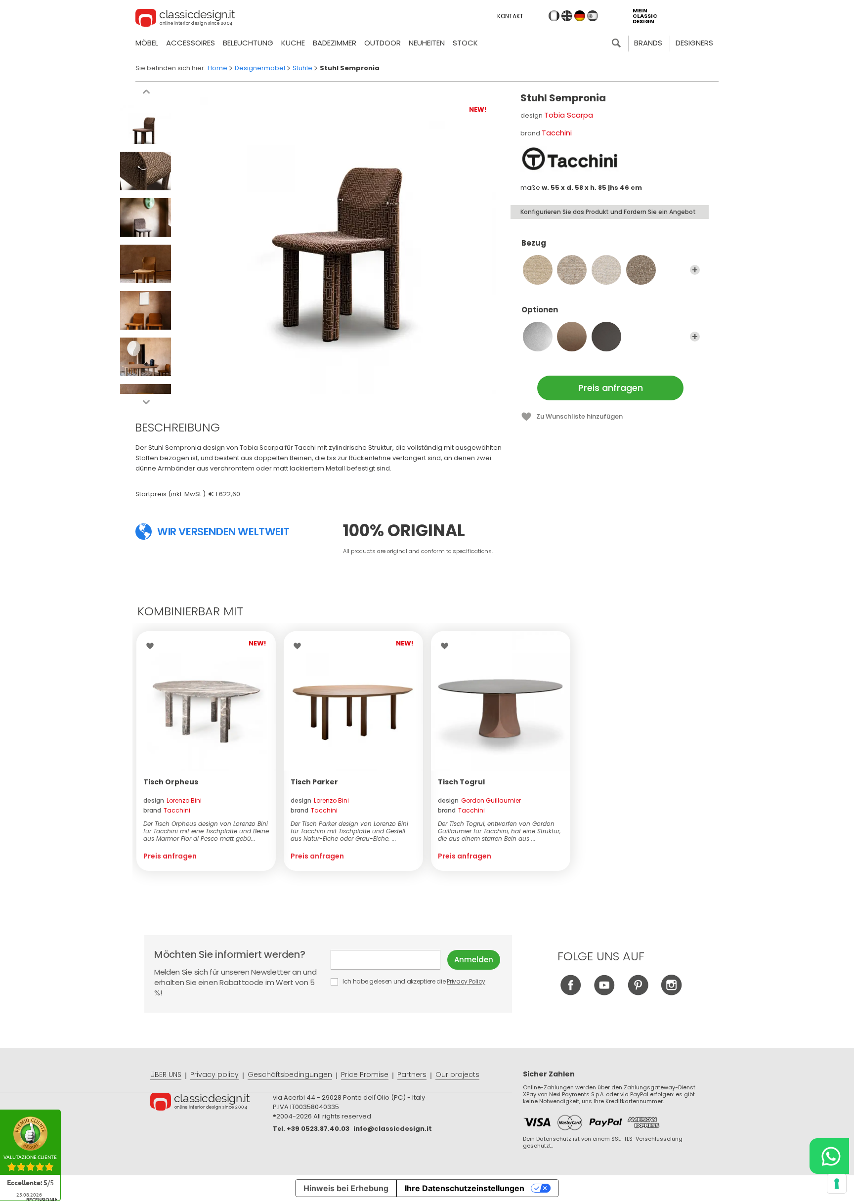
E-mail (389, 960)
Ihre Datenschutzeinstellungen (464, 1188)
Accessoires (190, 43)
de (579, 15)
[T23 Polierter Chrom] (537, 336)
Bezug (533, 243)
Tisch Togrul (461, 782)
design (172, 800)
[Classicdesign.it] (185, 19)
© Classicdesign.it (211, 1103)
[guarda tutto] (695, 270)
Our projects (457, 1074)
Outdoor (382, 43)
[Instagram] (671, 993)
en (566, 15)
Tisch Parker (314, 782)
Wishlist (152, 646)
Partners (412, 1074)
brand (166, 810)
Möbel (146, 43)
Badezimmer (334, 43)
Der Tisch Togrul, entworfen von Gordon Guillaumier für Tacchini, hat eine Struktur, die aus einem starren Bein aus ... (499, 831)
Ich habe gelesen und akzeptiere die (413, 981)
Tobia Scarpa (568, 115)
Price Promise (364, 1074)
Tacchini (557, 133)
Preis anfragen (610, 388)
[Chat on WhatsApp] (829, 1156)
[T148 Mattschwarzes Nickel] (606, 336)
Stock (465, 43)
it (554, 15)
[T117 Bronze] (571, 336)
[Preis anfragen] (206, 701)
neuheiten (427, 43)
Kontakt (510, 16)
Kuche (293, 43)
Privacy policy (214, 1074)
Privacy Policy (466, 981)
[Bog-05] (641, 270)
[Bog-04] (606, 270)
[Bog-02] (537, 270)
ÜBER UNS (165, 1074)
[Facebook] (570, 993)
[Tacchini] (569, 159)
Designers (694, 43)
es (592, 15)
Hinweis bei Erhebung (345, 1188)
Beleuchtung (248, 43)
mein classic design (645, 16)
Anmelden (473, 959)
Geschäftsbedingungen (290, 1074)
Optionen (539, 310)
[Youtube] (604, 993)
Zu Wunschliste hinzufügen (579, 416)
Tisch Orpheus (170, 782)
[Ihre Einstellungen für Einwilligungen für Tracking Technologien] (836, 1183)
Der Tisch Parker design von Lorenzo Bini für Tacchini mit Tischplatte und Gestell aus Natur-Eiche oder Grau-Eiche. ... (349, 831)
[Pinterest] (638, 993)
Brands (648, 43)
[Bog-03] (571, 270)
